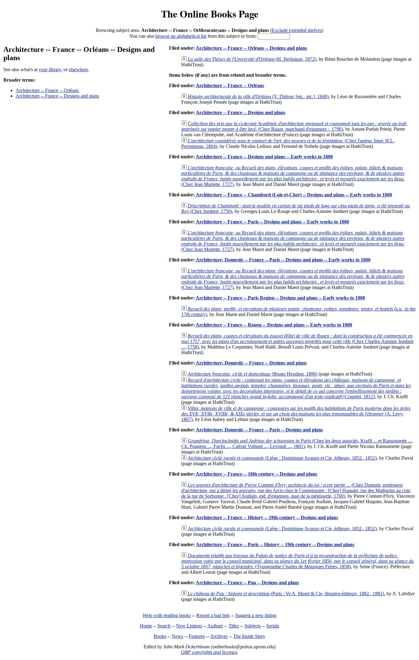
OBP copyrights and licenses (209, 652)
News (177, 636)
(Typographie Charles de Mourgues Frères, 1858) (297, 561)
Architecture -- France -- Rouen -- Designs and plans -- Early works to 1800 (274, 324)
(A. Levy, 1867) (295, 414)
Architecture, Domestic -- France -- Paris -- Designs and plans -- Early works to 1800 (283, 259)
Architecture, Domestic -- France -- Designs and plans (251, 362)
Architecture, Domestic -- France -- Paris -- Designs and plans (259, 429)
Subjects (252, 625)
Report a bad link (213, 615)
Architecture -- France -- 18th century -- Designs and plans (256, 474)
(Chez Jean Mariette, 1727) (293, 176)
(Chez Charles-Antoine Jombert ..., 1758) (297, 341)
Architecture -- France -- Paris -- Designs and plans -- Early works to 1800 (272, 221)
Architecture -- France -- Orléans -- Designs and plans (251, 48)
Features (197, 636)
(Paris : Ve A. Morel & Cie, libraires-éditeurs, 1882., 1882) (286, 593)
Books (160, 636)
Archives (219, 636)
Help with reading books (167, 615)
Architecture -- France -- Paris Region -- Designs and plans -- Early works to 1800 (280, 297)
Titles (234, 625)
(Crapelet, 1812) (296, 388)
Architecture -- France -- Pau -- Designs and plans (247, 582)
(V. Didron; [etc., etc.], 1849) (258, 96)
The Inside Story (249, 636)
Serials (272, 625)
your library (50, 69)
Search (164, 625)
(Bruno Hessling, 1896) (252, 373)
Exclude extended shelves (297, 30)
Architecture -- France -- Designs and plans (57, 95)
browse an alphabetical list (181, 36)
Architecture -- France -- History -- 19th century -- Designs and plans (267, 517)
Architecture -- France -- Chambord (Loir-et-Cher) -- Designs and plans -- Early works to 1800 (294, 194)
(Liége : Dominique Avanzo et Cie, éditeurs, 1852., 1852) (282, 458)
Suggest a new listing (255, 615)
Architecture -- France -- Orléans (47, 90)
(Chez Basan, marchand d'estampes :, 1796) (294, 126)
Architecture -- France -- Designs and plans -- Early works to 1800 (264, 156)
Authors (215, 625)
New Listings (189, 625)
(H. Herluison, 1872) (252, 59)
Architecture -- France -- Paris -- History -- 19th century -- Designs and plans (275, 544)
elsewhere (78, 69)
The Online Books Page (209, 13)
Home (146, 625)
